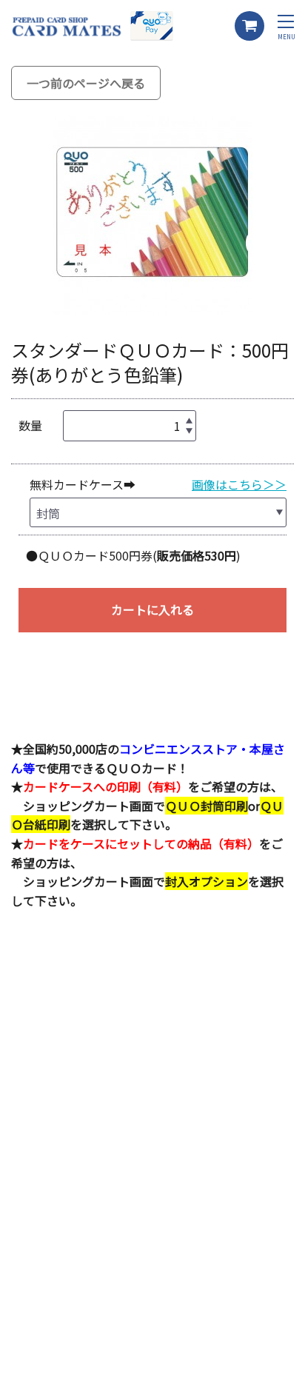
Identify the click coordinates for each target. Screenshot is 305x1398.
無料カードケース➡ (82, 484)
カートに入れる (152, 609)
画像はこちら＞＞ (239, 484)
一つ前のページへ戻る (86, 83)
